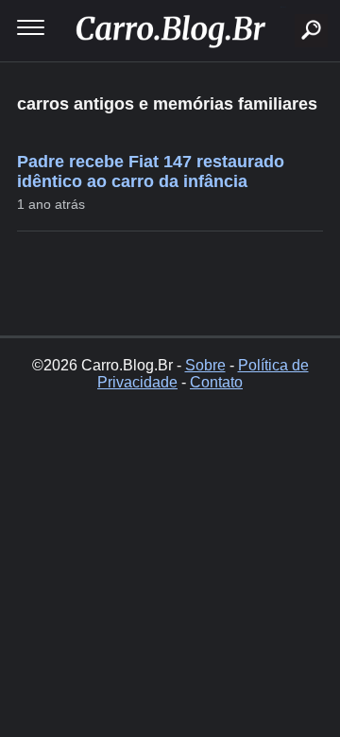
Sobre (205, 365)
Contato (216, 382)
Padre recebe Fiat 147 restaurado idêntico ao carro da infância (150, 171)
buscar (282, 7)
